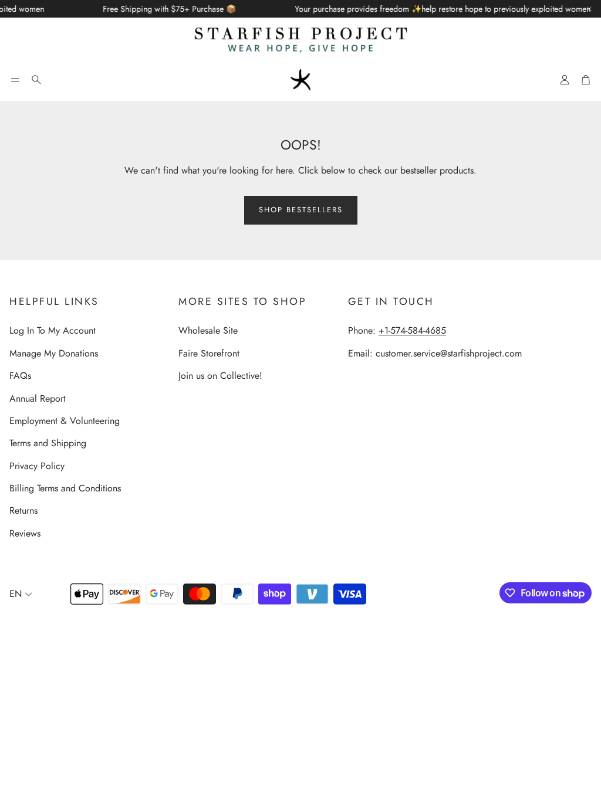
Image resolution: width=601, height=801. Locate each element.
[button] (15, 80)
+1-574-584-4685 (412, 330)
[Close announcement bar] (589, 9)
